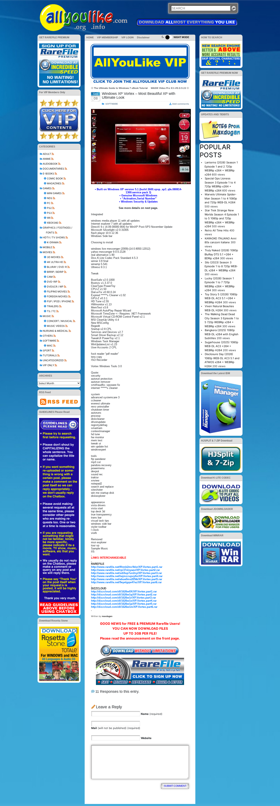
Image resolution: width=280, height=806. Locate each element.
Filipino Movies (57, 291)
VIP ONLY (48, 365)
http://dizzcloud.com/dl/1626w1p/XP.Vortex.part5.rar (124, 603)
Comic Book (55, 178)
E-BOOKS (48, 173)
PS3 (49, 212)
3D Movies (53, 257)
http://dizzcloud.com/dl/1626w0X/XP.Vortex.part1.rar (124, 591)
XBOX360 (52, 222)
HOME (90, 37)
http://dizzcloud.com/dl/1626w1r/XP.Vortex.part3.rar (123, 597)
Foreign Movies (57, 296)
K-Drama (53, 242)
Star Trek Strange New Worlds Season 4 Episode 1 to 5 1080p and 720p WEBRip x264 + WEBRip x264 (222, 218)
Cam (50, 276)
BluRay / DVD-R (57, 266)
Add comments (180, 103)
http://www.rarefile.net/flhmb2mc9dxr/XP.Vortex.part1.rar (126, 566)
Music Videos (56, 325)
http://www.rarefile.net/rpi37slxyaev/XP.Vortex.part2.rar (125, 570)
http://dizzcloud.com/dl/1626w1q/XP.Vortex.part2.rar (124, 594)
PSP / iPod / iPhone (59, 301)
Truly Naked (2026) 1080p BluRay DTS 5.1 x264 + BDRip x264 (221, 254)
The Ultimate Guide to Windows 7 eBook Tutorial (121, 88)
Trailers (53, 306)
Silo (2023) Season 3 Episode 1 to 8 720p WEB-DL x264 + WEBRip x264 (221, 266)
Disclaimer (143, 37)
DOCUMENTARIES (53, 168)
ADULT (47, 153)
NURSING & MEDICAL (55, 330)
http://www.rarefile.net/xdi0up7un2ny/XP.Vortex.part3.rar (126, 573)
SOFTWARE (49, 340)
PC (48, 203)
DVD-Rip (52, 281)
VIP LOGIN (127, 37)
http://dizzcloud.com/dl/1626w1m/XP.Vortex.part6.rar (124, 606)
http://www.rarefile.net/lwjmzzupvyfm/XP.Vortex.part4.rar (127, 576)
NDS (49, 198)
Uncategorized (53, 360)
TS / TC (51, 311)
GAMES (47, 188)
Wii (48, 217)
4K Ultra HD (55, 262)
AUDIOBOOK (50, 163)
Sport (47, 350)
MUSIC (47, 316)
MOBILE (47, 247)
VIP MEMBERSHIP (107, 37)
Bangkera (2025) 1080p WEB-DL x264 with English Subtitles (221, 334)
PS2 (49, 207)
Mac (50, 345)
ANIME (47, 158)
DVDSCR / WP (55, 286)
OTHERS (48, 335)
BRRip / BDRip (55, 271)
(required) (151, 713)
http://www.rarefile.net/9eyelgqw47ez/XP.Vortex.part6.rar (126, 582)
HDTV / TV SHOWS (54, 237)
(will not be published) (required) (115, 728)
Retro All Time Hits (217, 230)
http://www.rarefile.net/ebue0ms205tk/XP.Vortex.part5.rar (126, 579)
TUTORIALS (50, 355)
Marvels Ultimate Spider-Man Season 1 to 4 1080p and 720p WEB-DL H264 (221, 198)
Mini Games (54, 193)
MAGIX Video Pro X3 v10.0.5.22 (168, 88)
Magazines (54, 183)
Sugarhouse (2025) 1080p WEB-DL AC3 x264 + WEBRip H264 (221, 346)
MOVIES (47, 252)
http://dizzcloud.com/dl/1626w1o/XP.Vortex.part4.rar (124, 600)
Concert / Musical (59, 321)
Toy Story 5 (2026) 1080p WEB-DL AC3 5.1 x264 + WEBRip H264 (221, 298)
